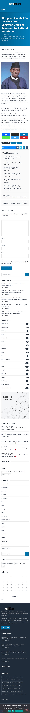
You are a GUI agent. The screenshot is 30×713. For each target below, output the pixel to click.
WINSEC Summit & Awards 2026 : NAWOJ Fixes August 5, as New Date (14, 435)
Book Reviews (4, 327)
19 (11, 587)
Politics (3, 366)
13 (15, 584)
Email (3, 245)
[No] (28, 708)
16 (26, 584)
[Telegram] (15, 137)
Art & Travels (4, 323)
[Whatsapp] (6, 137)
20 (15, 587)
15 (22, 584)
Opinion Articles (5, 359)
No (13, 710)
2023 (3, 474)
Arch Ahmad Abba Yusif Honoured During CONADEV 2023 (12, 157)
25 (7, 590)
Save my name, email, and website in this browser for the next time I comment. (15, 262)
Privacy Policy (4, 699)
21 (18, 587)
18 (7, 587)
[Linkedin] (24, 134)
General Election (20, 471)
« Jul (2, 599)
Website (3, 253)
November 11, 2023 (8, 159)
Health (3, 345)
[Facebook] (6, 134)
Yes (9, 710)
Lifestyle (6, 34)
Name (3, 238)
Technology (4, 380)
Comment (4, 219)
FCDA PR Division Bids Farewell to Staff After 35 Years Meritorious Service (13, 428)
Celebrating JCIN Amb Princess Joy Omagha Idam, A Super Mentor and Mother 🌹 (14, 442)
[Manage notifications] (26, 710)
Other (2, 363)
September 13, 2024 (8, 176)
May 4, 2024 (6, 182)
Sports (3, 377)
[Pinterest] (24, 137)
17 (3, 587)
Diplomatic (4, 338)
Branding (3, 330)
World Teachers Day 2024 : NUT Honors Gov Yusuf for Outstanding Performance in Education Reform (12, 187)
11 (7, 584)
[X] (15, 134)
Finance (3, 341)
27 (15, 590)
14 (18, 584)
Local (2, 352)
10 (3, 584)
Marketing (4, 355)
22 (22, 587)
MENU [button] (3, 10)
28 (18, 590)
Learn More (6, 627)
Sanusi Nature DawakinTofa (8, 471)
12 (11, 584)
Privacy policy (19, 710)
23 (26, 587)
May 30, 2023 (6, 164)
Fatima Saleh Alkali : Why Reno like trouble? (12, 180)
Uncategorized (5, 384)
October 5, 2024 (7, 190)
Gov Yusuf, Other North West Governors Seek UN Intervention (11, 168)
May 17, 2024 (6, 170)
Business (3, 334)
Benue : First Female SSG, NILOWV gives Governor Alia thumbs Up (11, 174)
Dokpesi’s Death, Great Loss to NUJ (12, 162)
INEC (8, 474)
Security (3, 373)
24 (3, 590)
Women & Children (6, 388)
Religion (3, 370)
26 (11, 590)
